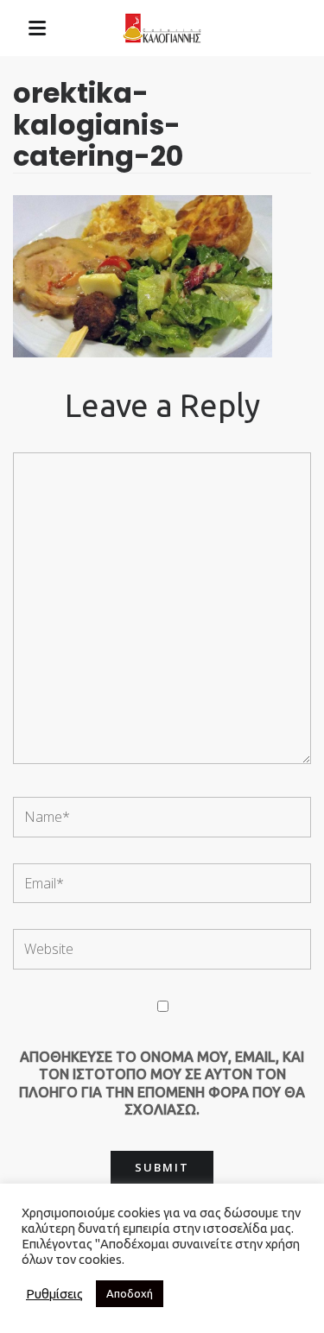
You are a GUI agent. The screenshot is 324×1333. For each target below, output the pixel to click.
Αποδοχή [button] (129, 1293)
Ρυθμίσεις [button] (54, 1293)
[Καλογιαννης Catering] (162, 28)
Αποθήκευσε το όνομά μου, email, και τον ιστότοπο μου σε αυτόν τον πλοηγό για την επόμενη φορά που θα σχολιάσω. (162, 1083)
